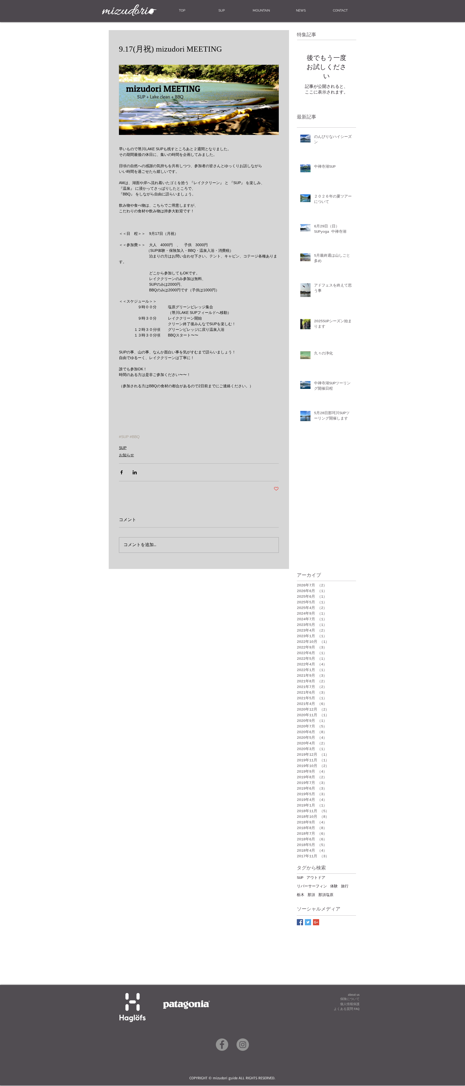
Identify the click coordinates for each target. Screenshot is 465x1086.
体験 (334, 886)
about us (354, 994)
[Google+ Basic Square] (316, 922)
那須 (311, 895)
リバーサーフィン (312, 886)
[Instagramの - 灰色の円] (243, 1044)
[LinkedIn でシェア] (134, 472)
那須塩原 (325, 895)
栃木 (300, 895)
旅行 (344, 886)
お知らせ (126, 455)
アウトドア (316, 878)
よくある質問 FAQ (347, 1009)
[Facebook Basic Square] (300, 922)
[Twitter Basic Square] (308, 922)
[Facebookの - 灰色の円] (222, 1044)
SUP (122, 448)
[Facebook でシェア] (121, 472)
